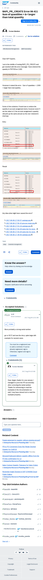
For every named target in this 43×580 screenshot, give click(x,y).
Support (32, 569)
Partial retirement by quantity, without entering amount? (21, 440)
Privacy (10, 558)
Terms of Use (32, 558)
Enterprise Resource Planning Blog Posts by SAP (21, 477)
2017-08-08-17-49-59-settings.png (18, 235)
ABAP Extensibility (26, 49)
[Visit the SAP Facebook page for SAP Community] (16, 552)
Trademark (10, 569)
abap (4, 244)
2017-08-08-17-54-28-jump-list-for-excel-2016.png (24, 232)
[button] (4, 40)
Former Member (14, 31)
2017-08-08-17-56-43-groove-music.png (20, 223)
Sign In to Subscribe (29, 21)
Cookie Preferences (10, 575)
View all (5, 541)
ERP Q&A (6, 8)
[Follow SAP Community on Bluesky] (19, 552)
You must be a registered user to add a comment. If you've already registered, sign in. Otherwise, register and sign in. (20, 348)
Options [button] (39, 21)
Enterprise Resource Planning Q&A (16, 442)
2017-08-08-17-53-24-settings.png (18, 226)
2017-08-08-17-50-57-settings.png (18, 220)
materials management (14, 244)
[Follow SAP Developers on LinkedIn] (27, 552)
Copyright (11, 564)
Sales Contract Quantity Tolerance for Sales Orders (20, 465)
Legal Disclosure (32, 564)
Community (14, 3)
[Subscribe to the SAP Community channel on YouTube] (23, 552)
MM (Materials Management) (11, 49)
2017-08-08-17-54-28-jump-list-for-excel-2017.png (24, 229)
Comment (36, 252)
